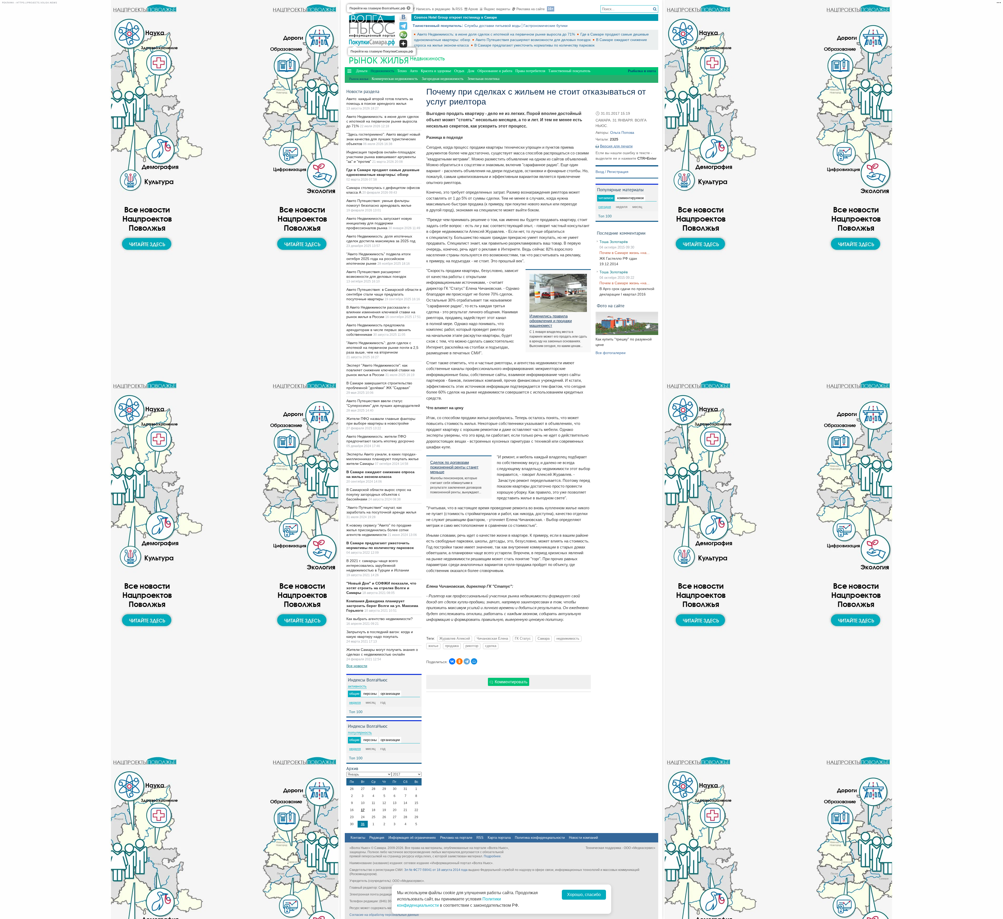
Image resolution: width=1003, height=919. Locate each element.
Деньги (362, 71)
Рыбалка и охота (642, 71)
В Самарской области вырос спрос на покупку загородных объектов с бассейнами (378, 494)
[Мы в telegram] (403, 26)
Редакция (376, 838)
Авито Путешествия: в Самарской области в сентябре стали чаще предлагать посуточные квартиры (383, 294)
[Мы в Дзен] (403, 44)
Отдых (459, 71)
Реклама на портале (456, 838)
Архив (473, 9)
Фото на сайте (611, 305)
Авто (414, 71)
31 (363, 824)
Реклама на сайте (530, 9)
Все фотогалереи (611, 353)
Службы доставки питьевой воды (492, 26)
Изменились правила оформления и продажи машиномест (550, 321)
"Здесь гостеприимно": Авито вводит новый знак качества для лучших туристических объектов (383, 139)
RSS (459, 9)
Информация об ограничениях (412, 838)
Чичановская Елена (492, 638)
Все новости (356, 666)
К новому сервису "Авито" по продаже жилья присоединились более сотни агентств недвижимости (378, 530)
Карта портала (499, 838)
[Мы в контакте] (403, 17)
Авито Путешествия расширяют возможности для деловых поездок (534, 40)
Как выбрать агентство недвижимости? (379, 619)
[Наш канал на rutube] (403, 35)
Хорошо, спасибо (584, 894)
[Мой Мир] (474, 661)
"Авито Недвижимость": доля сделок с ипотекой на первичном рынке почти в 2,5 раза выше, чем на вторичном (382, 347)
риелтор (471, 646)
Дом (471, 71)
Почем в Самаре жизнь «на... (624, 253)
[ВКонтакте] (452, 661)
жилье (433, 646)
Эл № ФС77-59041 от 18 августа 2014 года (436, 870)
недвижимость (567, 638)
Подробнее (492, 856)
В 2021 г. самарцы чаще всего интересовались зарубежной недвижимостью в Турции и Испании (377, 565)
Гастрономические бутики (545, 26)
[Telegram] (467, 661)
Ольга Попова (622, 132)
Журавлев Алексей (454, 638)
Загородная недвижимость (442, 79)
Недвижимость (427, 58)
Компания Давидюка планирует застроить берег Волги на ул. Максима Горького (382, 605)
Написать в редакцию (433, 9)
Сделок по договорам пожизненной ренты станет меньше (454, 467)
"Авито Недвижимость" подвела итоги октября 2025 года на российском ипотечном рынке (378, 258)
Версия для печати (616, 146)
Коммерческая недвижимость (395, 79)
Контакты (358, 838)
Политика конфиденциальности (540, 838)
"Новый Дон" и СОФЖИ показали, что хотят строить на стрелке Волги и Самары (381, 588)
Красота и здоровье (436, 71)
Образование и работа (494, 71)
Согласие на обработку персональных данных (384, 915)
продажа (452, 646)
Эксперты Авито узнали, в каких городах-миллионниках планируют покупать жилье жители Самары (382, 459)
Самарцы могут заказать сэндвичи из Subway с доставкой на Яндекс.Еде (476, 17)
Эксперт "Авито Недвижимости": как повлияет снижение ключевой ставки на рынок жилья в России (380, 370)
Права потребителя (530, 71)
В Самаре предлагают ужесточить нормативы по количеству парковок (534, 45)
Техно (402, 71)
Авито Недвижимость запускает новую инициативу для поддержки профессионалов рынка (379, 223)
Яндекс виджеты (497, 9)
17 (363, 810)
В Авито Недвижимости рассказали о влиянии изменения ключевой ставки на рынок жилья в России (380, 312)
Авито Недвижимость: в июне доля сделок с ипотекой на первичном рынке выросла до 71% (496, 34)
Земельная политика (483, 79)
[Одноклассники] (459, 661)
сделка (490, 646)
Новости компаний (583, 838)
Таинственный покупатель (569, 71)
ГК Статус (523, 638)
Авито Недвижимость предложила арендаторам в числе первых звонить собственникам (378, 330)
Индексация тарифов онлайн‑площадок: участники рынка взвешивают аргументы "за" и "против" (381, 157)
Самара (544, 638)
